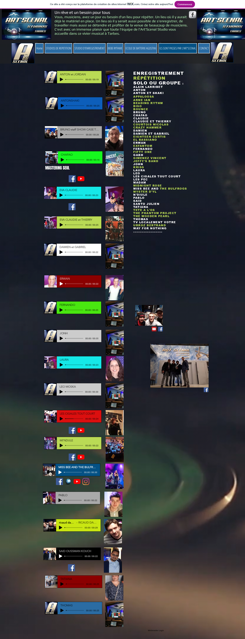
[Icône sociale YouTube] (154, 329)
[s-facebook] (192, 14)
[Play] (61, 79)
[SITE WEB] (68, 481)
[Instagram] (85, 481)
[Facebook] (72, 178)
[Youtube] (80, 178)
